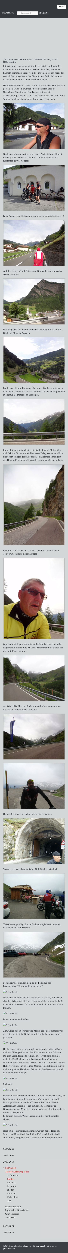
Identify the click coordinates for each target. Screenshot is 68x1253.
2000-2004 (8, 1149)
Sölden (10, 1179)
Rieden (10, 1189)
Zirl (9, 1200)
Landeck (11, 1182)
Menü (62, 7)
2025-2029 (8, 1232)
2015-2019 (10, 1168)
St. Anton (11, 1186)
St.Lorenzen (13, 1175)
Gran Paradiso (12, 1213)
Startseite (8, 13)
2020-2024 (8, 1226)
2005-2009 (8, 1155)
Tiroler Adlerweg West (17, 1171)
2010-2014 (8, 1161)
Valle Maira (10, 1217)
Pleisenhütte (13, 1197)
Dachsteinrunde (13, 1206)
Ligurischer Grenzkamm (17, 1210)
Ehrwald (11, 1193)
